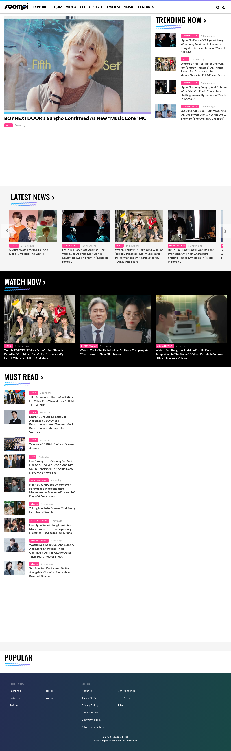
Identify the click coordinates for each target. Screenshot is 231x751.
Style (98, 7)
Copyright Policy (91, 719)
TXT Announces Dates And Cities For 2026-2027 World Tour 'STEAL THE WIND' (51, 400)
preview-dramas (39, 480)
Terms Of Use (89, 698)
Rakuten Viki (123, 740)
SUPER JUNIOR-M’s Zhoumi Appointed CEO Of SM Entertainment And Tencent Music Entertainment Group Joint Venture (51, 424)
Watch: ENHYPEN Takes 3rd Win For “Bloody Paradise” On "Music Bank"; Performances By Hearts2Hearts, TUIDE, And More (203, 69)
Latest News (30, 196)
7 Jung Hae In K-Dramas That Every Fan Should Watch (52, 510)
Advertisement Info (93, 726)
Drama (14, 245)
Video (71, 7)
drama (34, 504)
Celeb (85, 7)
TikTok (49, 690)
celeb (33, 412)
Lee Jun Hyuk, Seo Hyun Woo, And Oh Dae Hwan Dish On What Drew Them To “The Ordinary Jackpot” (203, 114)
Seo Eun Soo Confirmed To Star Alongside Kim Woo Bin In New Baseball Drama (49, 572)
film (33, 457)
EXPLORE (40, 7)
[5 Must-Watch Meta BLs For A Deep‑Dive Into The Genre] (33, 226)
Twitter (14, 705)
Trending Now (179, 19)
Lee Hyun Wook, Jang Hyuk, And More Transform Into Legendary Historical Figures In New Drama (50, 528)
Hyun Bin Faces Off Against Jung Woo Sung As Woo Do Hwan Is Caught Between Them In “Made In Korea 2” (203, 45)
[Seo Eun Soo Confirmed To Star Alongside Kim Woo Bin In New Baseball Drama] (14, 568)
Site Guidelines (126, 690)
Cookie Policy (90, 712)
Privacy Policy (90, 705)
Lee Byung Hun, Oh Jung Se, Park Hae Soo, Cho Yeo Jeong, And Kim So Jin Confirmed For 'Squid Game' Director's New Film (51, 466)
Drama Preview (190, 36)
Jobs (120, 705)
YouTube (51, 698)
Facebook (15, 690)
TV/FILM (113, 7)
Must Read (21, 376)
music (33, 392)
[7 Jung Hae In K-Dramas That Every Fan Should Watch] (14, 508)
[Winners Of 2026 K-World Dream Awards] (14, 444)
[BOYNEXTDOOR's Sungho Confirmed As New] (77, 65)
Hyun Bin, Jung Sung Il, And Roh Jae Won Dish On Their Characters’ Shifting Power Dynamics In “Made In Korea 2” (204, 92)
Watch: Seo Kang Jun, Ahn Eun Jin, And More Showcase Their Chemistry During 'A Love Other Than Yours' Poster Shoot (51, 550)
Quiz (58, 7)
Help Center (125, 698)
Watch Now (22, 281)
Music (129, 7)
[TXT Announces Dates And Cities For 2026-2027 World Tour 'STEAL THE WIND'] (14, 397)
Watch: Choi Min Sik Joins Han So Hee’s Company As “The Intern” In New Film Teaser (114, 352)
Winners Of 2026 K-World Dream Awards (51, 446)
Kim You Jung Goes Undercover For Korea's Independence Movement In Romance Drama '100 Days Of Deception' (52, 490)
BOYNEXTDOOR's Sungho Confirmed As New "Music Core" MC (75, 118)
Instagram (15, 698)
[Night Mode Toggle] (223, 8)
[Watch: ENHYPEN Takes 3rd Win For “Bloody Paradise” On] (139, 226)
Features (146, 7)
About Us (87, 690)
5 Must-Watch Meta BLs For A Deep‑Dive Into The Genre (28, 251)
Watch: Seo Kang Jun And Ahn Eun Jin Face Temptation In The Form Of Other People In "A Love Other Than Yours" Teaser (189, 354)
